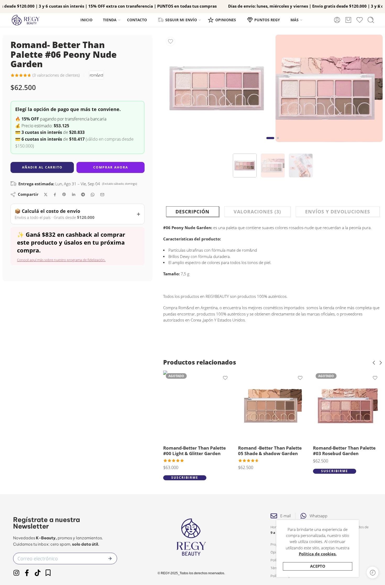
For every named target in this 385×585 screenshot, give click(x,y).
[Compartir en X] (46, 195)
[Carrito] (348, 20)
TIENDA (110, 19)
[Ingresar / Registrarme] (337, 20)
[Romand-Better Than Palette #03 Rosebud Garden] (348, 405)
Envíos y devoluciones (337, 211)
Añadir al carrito (42, 167)
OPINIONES (225, 19)
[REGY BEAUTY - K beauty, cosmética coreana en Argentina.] (28, 20)
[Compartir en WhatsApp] (92, 194)
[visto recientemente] (372, 572)
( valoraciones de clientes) (56, 75)
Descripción (192, 211)
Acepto (317, 566)
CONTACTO (137, 19)
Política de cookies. (318, 553)
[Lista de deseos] (170, 41)
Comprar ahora (110, 167)
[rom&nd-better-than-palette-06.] (329, 88)
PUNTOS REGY (267, 19)
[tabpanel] (217, 90)
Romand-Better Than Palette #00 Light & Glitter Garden (194, 451)
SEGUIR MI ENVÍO (181, 19)
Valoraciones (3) (257, 211)
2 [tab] (278, 142)
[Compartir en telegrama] (83, 194)
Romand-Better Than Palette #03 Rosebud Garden (344, 451)
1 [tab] (270, 142)
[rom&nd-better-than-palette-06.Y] (216, 88)
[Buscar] (371, 20)
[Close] (379, 6)
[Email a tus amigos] (102, 194)
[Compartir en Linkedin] (74, 194)
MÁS (294, 19)
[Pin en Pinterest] (64, 194)
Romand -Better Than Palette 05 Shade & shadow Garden (270, 451)
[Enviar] (110, 558)
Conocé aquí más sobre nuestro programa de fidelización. (61, 259)
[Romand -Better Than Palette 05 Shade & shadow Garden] (273, 405)
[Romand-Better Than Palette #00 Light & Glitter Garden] (198, 405)
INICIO (86, 19)
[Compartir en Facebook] (55, 195)
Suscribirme (184, 477)
